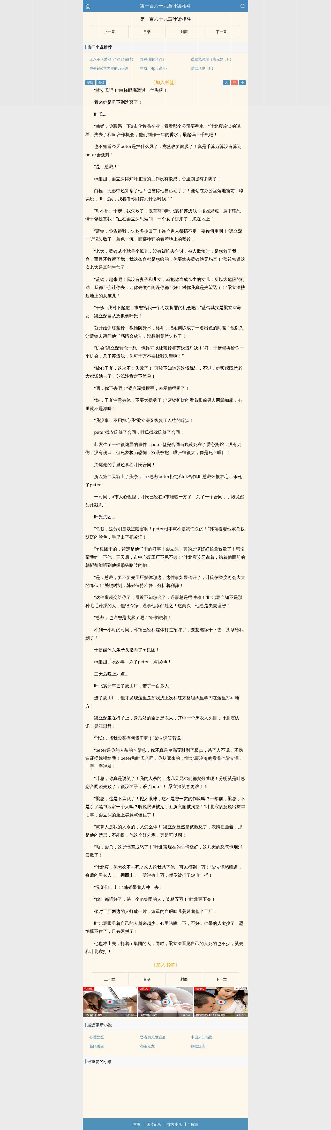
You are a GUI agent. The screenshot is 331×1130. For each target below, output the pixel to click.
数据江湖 (198, 1046)
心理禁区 (96, 1037)
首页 (136, 1124)
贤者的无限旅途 (153, 1037)
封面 (184, 979)
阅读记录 (154, 1124)
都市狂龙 (147, 1046)
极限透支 (96, 1046)
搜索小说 (174, 1124)
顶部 (194, 1124)
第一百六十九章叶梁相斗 (165, 6)
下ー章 (221, 979)
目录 (147, 979)
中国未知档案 (202, 1037)
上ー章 (109, 979)
